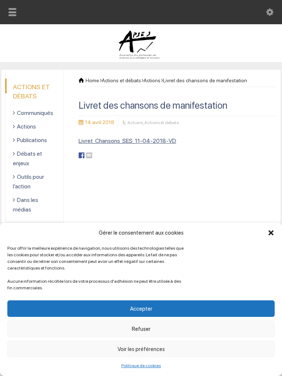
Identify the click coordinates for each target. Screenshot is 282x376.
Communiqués (35, 112)
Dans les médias (25, 204)
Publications (32, 140)
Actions (135, 122)
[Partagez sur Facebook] (81, 155)
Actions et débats (161, 122)
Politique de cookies (141, 365)
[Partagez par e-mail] (89, 155)
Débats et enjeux (27, 158)
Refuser (141, 329)
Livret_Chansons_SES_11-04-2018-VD (127, 140)
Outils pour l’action (28, 181)
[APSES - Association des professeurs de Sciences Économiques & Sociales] (141, 57)
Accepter (141, 309)
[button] (271, 232)
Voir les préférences (141, 349)
